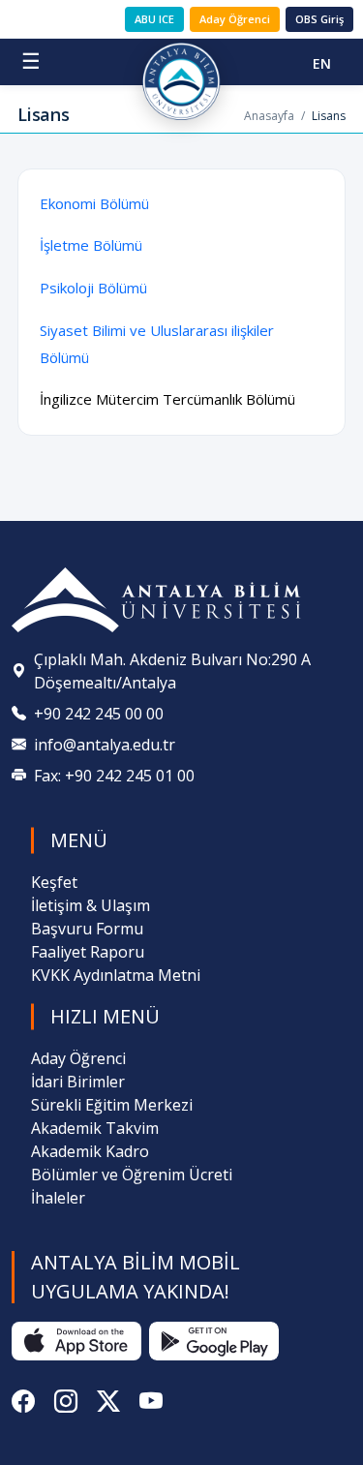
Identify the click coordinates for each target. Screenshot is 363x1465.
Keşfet (54, 882)
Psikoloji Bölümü (93, 287)
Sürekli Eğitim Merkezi (112, 1104)
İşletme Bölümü (91, 245)
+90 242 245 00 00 (99, 713)
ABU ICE (154, 19)
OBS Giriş (319, 19)
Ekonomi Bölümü (94, 203)
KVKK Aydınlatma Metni (115, 975)
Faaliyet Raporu (87, 951)
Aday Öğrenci (234, 19)
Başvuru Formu (87, 928)
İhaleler (58, 1197)
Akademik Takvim (95, 1128)
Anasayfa (269, 115)
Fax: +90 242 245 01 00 (114, 775)
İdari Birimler (78, 1081)
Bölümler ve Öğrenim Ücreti (131, 1174)
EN (322, 63)
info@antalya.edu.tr (104, 744)
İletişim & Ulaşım (90, 905)
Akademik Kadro (90, 1151)
